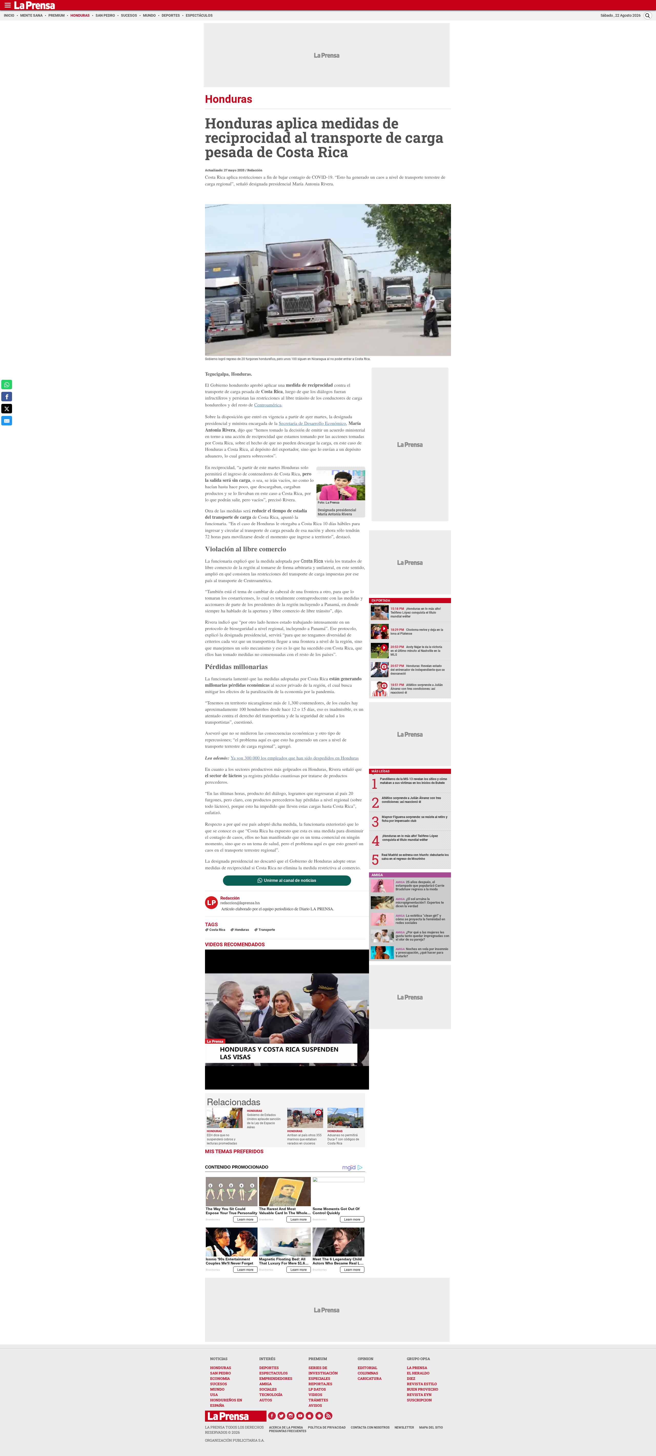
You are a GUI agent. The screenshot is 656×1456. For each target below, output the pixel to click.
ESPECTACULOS (273, 1373)
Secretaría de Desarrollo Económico (312, 423)
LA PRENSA (417, 1367)
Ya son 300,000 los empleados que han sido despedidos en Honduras (295, 758)
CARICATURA (370, 1378)
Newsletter (404, 1427)
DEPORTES (269, 1367)
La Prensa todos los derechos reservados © (234, 1430)
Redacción (254, 170)
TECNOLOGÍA (270, 1394)
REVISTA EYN (419, 1394)
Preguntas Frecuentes (287, 1431)
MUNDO (217, 1389)
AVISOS (315, 1405)
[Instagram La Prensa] (291, 1416)
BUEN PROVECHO (422, 1389)
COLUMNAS (368, 1373)
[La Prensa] (228, 1416)
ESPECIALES (319, 1378)
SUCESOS (218, 1383)
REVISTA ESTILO (422, 1383)
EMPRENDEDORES (275, 1378)
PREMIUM (318, 1358)
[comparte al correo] (6, 420)
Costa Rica (312, 561)
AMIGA (265, 1383)
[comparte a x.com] (6, 408)
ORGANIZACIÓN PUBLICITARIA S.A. (234, 1440)
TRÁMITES (318, 1400)
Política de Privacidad (327, 1427)
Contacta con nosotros (370, 1427)
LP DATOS (317, 1389)
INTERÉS (267, 1358)
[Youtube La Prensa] (300, 1416)
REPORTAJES (320, 1383)
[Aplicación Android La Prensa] (319, 1416)
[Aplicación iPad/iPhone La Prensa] (310, 1416)
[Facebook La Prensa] (272, 1416)
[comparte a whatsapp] (6, 384)
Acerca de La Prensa (286, 1427)
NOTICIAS (219, 1358)
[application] (287, 1020)
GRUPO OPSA (418, 1358)
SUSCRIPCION (419, 1400)
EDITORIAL (367, 1367)
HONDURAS (220, 1367)
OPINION (365, 1358)
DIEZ (411, 1378)
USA (214, 1394)
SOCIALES (268, 1389)
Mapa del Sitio (431, 1427)
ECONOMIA (220, 1378)
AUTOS (265, 1400)
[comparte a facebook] (6, 396)
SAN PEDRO (220, 1373)
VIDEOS (315, 1394)
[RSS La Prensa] (329, 1416)
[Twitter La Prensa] (281, 1416)
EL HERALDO (418, 1373)
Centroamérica (267, 405)
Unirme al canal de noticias (290, 881)
